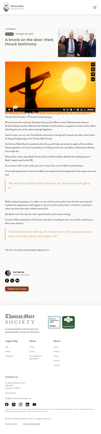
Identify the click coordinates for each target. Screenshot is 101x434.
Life (6, 347)
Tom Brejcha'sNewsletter (35, 357)
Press (31, 347)
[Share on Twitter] (12, 281)
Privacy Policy (11, 424)
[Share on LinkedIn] (18, 281)
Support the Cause (17, 289)
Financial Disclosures (32, 424)
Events (32, 351)
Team (55, 347)
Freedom (9, 356)
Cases (56, 356)
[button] (94, 7)
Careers (56, 365)
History (56, 361)
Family (8, 351)
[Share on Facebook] (7, 281)
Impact (56, 351)
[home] (13, 7)
